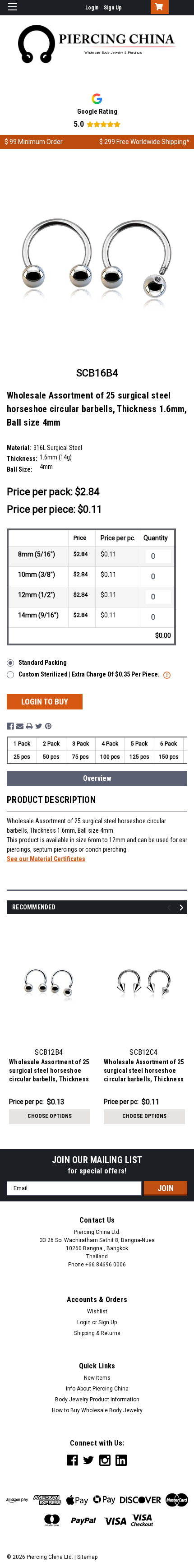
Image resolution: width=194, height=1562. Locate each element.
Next (183, 907)
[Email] (19, 726)
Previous (170, 907)
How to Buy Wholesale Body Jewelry (97, 1410)
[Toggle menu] (12, 12)
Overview (97, 778)
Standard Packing (42, 662)
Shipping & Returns (97, 1333)
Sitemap (87, 1557)
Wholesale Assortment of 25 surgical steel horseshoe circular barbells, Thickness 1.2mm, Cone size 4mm (144, 1071)
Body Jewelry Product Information (97, 1399)
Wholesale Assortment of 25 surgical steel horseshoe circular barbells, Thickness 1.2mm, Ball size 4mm (49, 1071)
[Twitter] (38, 726)
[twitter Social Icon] (88, 1460)
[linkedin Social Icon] (121, 1460)
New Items (97, 1378)
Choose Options (50, 1116)
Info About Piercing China (97, 1389)
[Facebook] (10, 726)
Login (91, 8)
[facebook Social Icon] (72, 1460)
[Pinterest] (48, 726)
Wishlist (97, 1311)
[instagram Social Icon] (105, 1460)
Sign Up (113, 8)
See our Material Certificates (46, 858)
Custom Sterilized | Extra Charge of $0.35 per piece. (89, 674)
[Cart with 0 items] (157, 7)
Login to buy (44, 701)
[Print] (29, 726)
